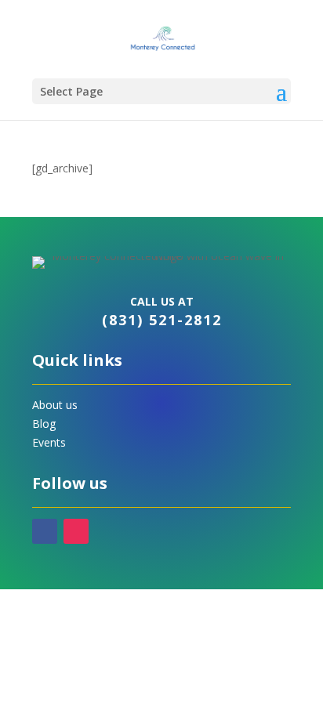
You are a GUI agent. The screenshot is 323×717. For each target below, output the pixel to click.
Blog (44, 423)
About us (55, 404)
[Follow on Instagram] (76, 531)
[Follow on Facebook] (44, 531)
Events (49, 442)
